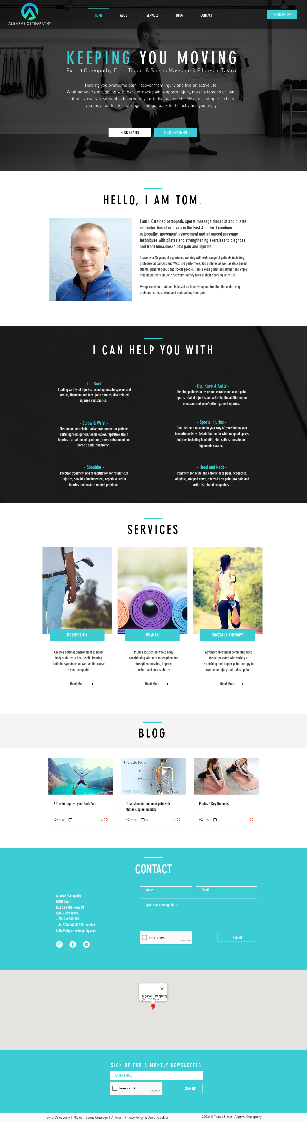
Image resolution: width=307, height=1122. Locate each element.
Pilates (77, 1117)
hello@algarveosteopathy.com (76, 930)
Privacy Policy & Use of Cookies (147, 1117)
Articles (116, 1117)
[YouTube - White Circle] (86, 944)
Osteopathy (62, 1117)
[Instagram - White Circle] (59, 944)
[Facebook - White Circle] (72, 944)
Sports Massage (97, 1117)
